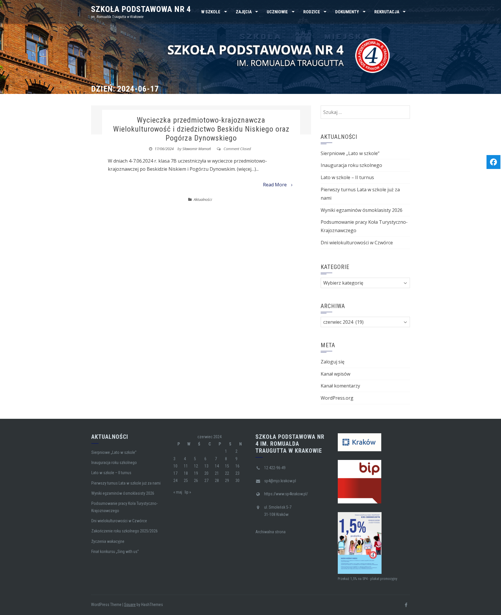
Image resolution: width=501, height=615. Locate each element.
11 (186, 466)
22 (227, 473)
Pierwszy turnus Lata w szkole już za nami (126, 483)
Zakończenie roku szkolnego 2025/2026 (124, 531)
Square (130, 604)
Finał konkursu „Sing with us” (115, 551)
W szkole (210, 11)
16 (237, 466)
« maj (177, 492)
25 (186, 480)
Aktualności (203, 199)
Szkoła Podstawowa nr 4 (141, 9)
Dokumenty (347, 11)
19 (196, 473)
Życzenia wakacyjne (107, 541)
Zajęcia (244, 11)
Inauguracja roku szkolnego (351, 165)
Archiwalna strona (270, 532)
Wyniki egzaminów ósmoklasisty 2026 (361, 210)
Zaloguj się (332, 362)
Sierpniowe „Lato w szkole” (350, 153)
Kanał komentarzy (340, 386)
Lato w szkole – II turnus (347, 177)
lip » (188, 492)
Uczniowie (277, 11)
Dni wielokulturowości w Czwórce (357, 242)
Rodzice (311, 11)
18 (186, 473)
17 (175, 473)
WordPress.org (337, 398)
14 (217, 466)
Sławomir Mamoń (196, 148)
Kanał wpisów (335, 374)
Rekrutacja (386, 11)
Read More (275, 184)
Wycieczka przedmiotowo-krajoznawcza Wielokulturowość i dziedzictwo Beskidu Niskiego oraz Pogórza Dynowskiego (201, 129)
